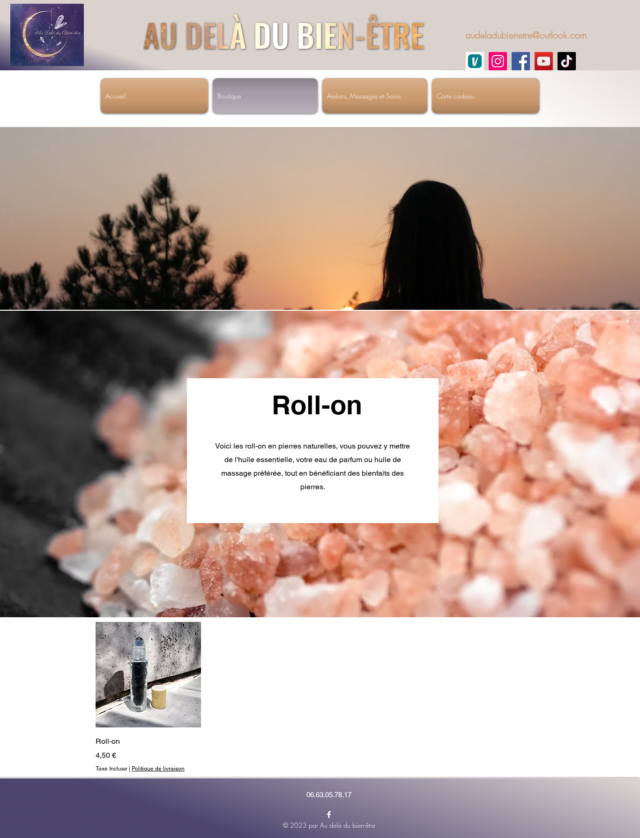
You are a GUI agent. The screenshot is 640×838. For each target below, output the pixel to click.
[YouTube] (544, 61)
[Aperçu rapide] (148, 674)
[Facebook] (521, 61)
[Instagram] (498, 61)
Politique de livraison (158, 768)
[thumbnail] (475, 61)
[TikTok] (567, 61)
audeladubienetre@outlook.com (526, 35)
